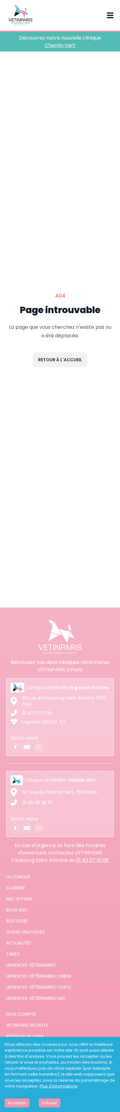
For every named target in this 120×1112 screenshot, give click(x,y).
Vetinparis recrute (27, 1025)
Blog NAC (17, 910)
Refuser (49, 1103)
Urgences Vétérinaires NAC (36, 998)
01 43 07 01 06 (37, 713)
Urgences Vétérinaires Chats (38, 987)
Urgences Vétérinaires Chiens (38, 976)
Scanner (15, 888)
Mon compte (21, 1014)
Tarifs (13, 954)
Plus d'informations (59, 1086)
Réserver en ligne (25, 1036)
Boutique (16, 921)
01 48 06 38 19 (37, 802)
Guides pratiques (25, 932)
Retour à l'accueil (60, 360)
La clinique (18, 877)
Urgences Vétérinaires (31, 965)
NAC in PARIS (19, 899)
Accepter (17, 1103)
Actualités (18, 943)
